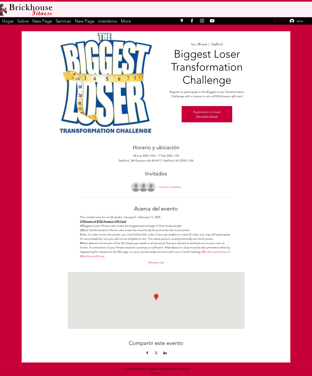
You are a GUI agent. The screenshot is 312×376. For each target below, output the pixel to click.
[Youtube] (212, 20)
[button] (279, 20)
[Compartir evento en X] (156, 352)
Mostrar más (156, 262)
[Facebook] (192, 20)
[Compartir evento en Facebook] (147, 352)
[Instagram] (202, 20)
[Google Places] (182, 20)
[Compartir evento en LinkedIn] (165, 352)
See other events (207, 116)
